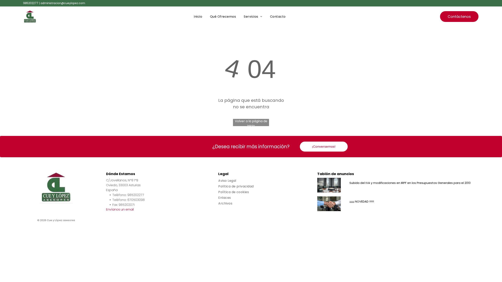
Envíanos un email (120, 209)
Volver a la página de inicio (251, 122)
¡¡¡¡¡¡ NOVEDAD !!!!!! (361, 201)
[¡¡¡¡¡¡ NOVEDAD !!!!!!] (329, 203)
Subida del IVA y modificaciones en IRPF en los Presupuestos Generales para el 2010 (410, 183)
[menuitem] (198, 16)
